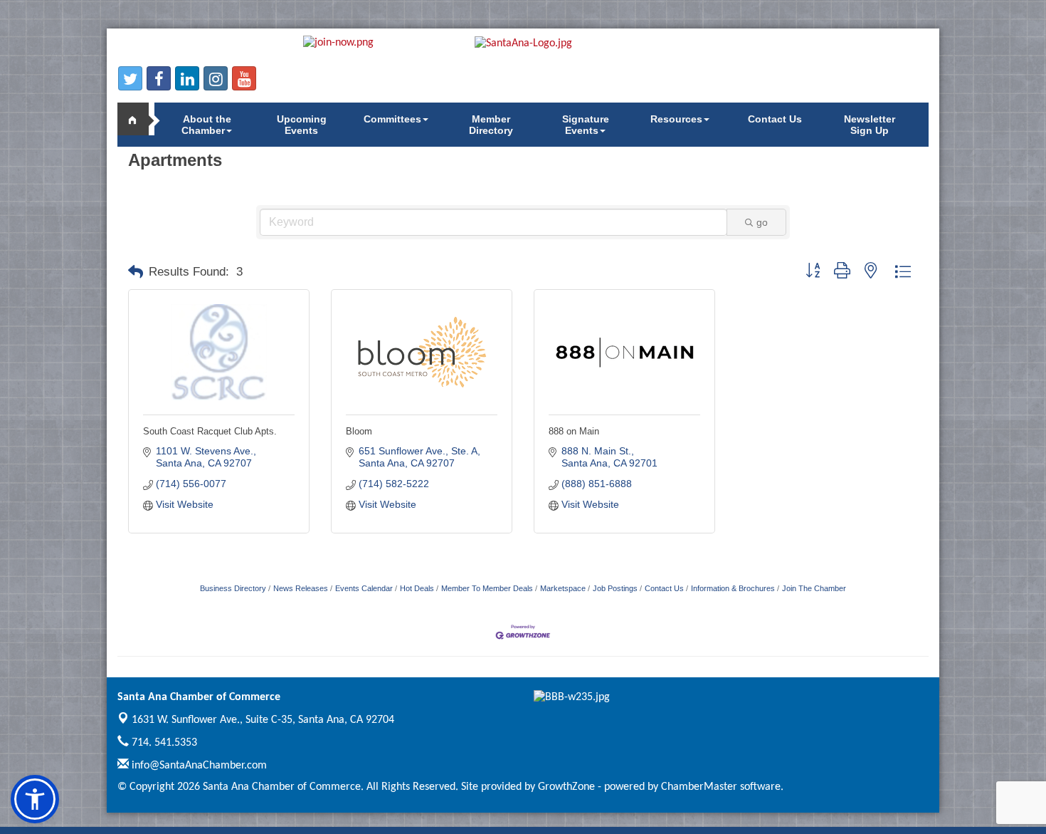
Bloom (359, 431)
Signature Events (585, 124)
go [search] (762, 222)
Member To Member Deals (487, 588)
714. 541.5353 (163, 743)
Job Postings (615, 588)
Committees (392, 119)
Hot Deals (417, 588)
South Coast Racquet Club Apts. (210, 431)
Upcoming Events (302, 124)
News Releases (300, 588)
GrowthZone (566, 787)
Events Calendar (364, 588)
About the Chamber (206, 124)
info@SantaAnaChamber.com (198, 765)
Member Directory (491, 124)
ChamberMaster (699, 787)
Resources (676, 119)
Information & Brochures (733, 588)
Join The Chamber (814, 588)
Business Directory (233, 588)
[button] (135, 272)
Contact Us (775, 119)
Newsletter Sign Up (869, 124)
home (138, 119)
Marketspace (563, 588)
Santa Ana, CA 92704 (263, 720)
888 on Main (574, 431)
